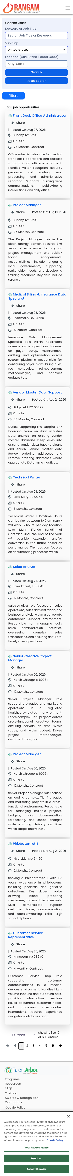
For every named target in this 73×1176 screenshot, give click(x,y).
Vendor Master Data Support (37, 392)
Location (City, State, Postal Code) (32, 57)
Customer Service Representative (25, 935)
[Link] (21, 8)
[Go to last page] (60, 1045)
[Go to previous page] (14, 1045)
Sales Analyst (24, 566)
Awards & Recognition (22, 1098)
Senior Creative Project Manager (30, 658)
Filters (13, 95)
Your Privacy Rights (36, 1147)
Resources (13, 1084)
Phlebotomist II (25, 843)
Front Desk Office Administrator (40, 115)
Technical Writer (26, 477)
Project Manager (27, 205)
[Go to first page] (7, 1045)
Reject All (36, 1158)
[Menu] (68, 8)
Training (11, 1093)
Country (11, 43)
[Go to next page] (53, 1045)
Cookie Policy (15, 1107)
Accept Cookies (37, 1169)
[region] (36, 1143)
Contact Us (13, 1102)
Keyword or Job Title (20, 28)
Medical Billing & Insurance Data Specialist (37, 296)
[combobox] (36, 35)
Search (36, 72)
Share (20, 123)
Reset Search (36, 81)
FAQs (9, 1088)
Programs (12, 1079)
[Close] (68, 1116)
